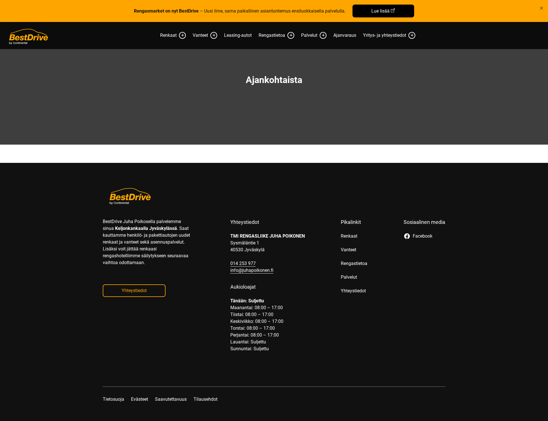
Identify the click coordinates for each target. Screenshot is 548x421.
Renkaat (168, 35)
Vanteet (200, 35)
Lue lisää (380, 11)
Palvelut (309, 35)
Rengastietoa (272, 35)
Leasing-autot (238, 35)
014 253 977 (243, 263)
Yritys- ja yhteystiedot (384, 35)
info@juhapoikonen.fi (251, 270)
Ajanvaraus (344, 35)
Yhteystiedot (134, 290)
